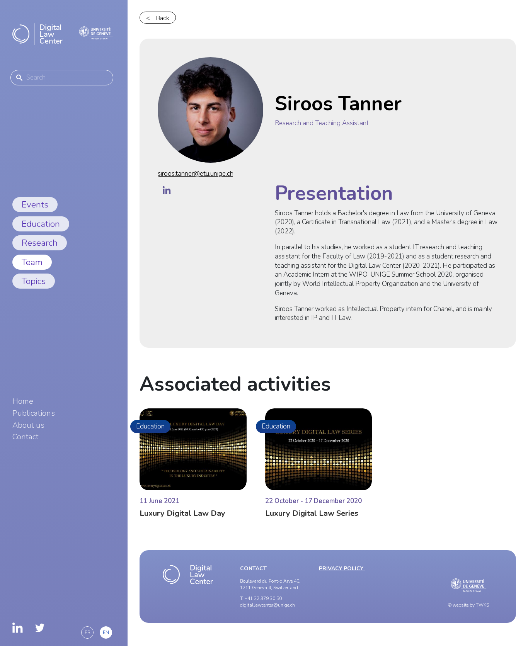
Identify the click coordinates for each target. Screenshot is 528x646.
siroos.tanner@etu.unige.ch (195, 173)
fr (87, 632)
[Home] (37, 34)
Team (32, 262)
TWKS (482, 605)
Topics (34, 281)
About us (28, 425)
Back (162, 18)
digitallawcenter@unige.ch (267, 605)
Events (35, 205)
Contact (25, 437)
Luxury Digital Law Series (311, 513)
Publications (33, 413)
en (106, 632)
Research (40, 243)
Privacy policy (342, 568)
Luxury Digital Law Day (182, 513)
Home (22, 401)
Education (41, 224)
